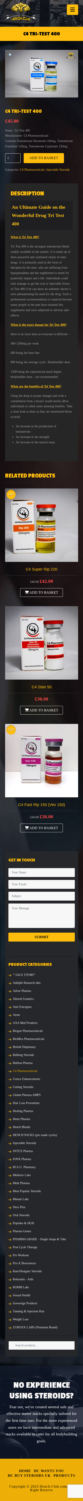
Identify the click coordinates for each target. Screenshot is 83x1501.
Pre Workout (21, 1255)
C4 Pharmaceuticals (32, 169)
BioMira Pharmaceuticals (28, 1039)
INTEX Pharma (23, 1151)
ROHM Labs (21, 1287)
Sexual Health (21, 1295)
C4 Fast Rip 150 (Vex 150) (41, 804)
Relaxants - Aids (23, 1279)
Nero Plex (19, 1207)
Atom (16, 1015)
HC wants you (49, 1471)
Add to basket (43, 158)
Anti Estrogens (22, 1007)
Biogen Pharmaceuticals (28, 1031)
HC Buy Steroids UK (29, 1475)
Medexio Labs (22, 1175)
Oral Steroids (21, 1215)
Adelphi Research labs (27, 982)
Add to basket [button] (43, 592)
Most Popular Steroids (27, 1191)
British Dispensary (24, 1047)
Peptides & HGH (23, 1223)
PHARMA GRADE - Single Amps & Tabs (39, 1239)
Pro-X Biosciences (24, 1263)
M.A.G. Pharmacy (24, 1167)
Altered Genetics (23, 999)
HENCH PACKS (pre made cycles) (35, 1135)
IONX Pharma (22, 1159)
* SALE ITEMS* (24, 974)
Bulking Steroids (23, 1055)
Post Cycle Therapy (25, 1247)
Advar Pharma (22, 991)
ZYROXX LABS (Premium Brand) (35, 1327)
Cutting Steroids (23, 1087)
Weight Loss (20, 1319)
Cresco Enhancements (26, 1079)
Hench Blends (21, 1127)
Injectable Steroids (57, 169)
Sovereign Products (25, 1303)
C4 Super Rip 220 (41, 569)
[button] (72, 9)
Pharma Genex (22, 1231)
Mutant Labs (21, 1199)
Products (64, 1475)
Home (25, 1471)
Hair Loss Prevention (26, 1103)
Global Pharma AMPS (27, 1095)
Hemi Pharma (21, 1119)
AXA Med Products (25, 1023)
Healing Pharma (23, 1111)
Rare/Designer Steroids (27, 1271)
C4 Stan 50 (42, 687)
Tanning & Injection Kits (28, 1311)
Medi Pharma (21, 1183)
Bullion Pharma (23, 1063)
